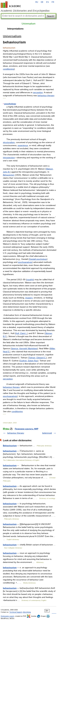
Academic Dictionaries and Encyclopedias (25, 10)
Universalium (28, 23)
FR (53, 2)
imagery (29, 298)
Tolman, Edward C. (37, 357)
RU (36, 2)
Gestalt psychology (38, 259)
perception (38, 92)
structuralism (9, 142)
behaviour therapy (46, 95)
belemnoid (47, 433)
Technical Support (15, 612)
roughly (30, 279)
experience (23, 145)
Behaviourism (10, 445)
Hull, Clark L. (21, 333)
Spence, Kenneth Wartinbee (24, 348)
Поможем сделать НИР (26, 429)
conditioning (8, 69)
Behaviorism (8, 175)
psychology (10, 104)
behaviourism (10, 451)
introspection (9, 157)
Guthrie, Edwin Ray (29, 360)
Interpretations (15, 28)
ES (47, 2)
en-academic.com (11, 4)
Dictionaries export (7, 616)
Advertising (27, 612)
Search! (50, 16)
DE (42, 2)
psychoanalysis (25, 262)
